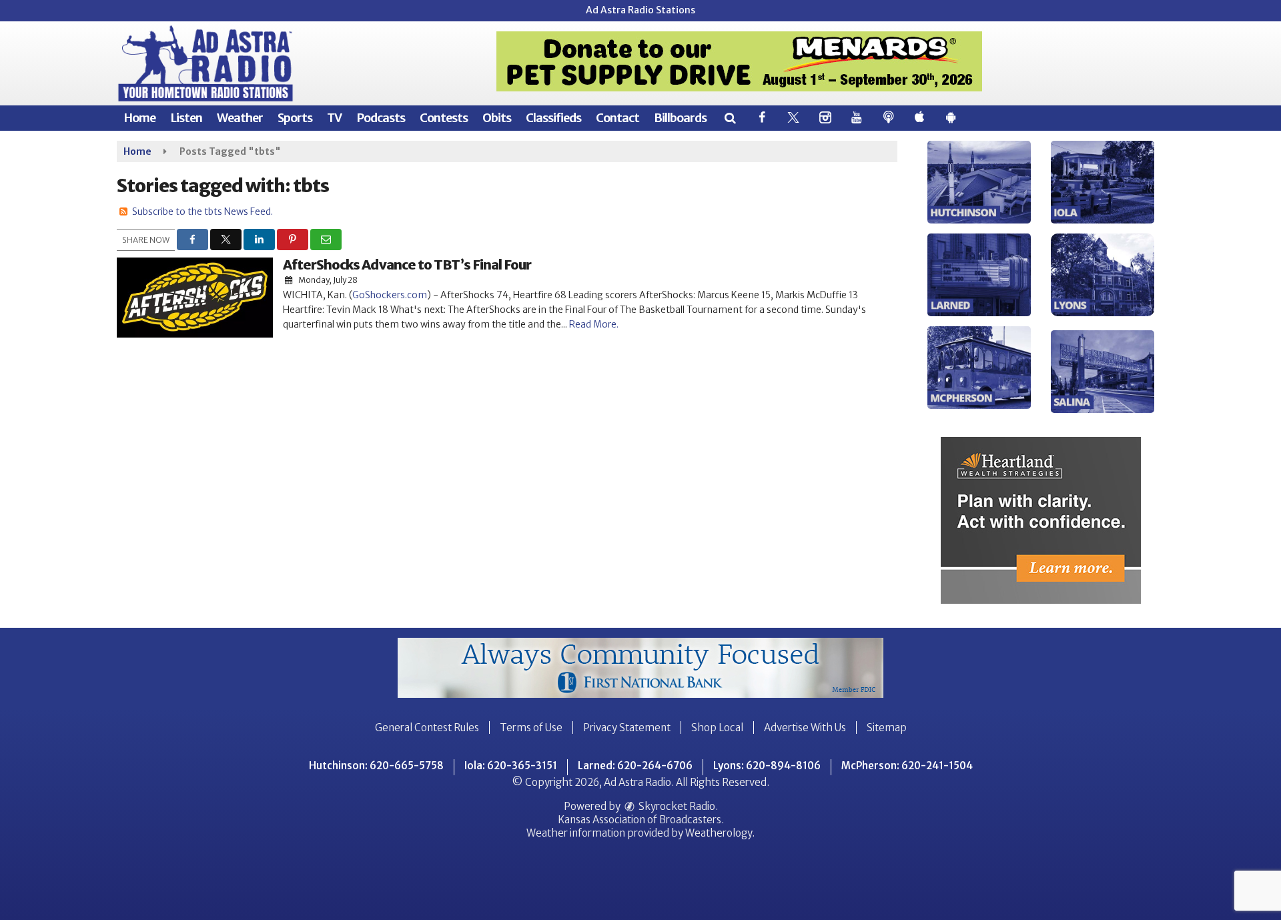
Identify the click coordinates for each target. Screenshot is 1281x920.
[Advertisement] (739, 61)
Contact (617, 117)
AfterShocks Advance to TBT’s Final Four (407, 264)
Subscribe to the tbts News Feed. (202, 211)
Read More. (593, 324)
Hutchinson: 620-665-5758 (376, 765)
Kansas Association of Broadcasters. (641, 819)
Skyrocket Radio (675, 806)
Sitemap (887, 727)
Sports (295, 117)
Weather (240, 117)
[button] (729, 117)
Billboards (680, 117)
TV (334, 117)
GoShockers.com (389, 295)
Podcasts (380, 117)
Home (139, 117)
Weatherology (718, 833)
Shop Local (717, 727)
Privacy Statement (627, 727)
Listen (186, 117)
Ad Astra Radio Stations (640, 10)
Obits (496, 117)
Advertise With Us (805, 727)
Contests (444, 117)
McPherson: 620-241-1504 (907, 765)
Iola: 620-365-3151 (510, 765)
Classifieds (553, 117)
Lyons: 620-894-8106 (767, 765)
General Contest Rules (427, 727)
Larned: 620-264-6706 (635, 765)
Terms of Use (531, 727)
